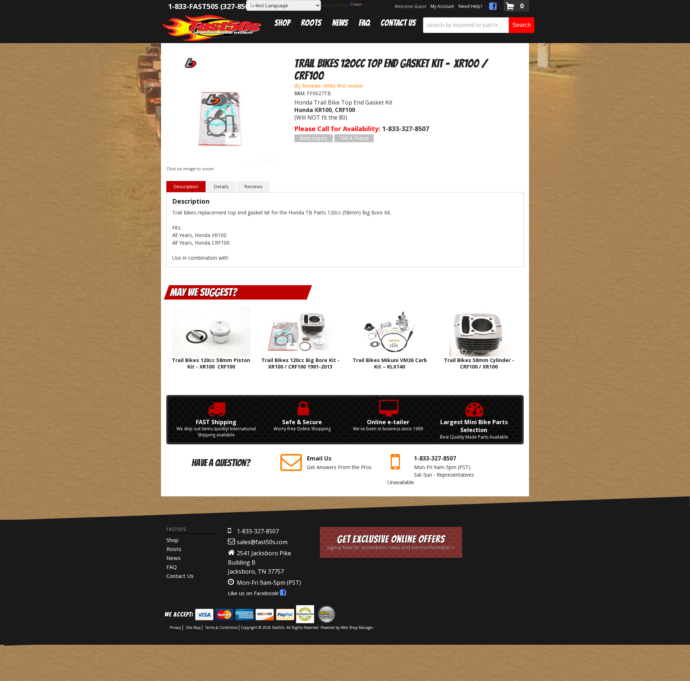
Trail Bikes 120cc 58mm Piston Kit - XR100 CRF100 (211, 363)
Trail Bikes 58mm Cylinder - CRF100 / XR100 (479, 363)
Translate (374, 5)
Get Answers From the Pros (339, 462)
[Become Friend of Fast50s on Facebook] (493, 7)
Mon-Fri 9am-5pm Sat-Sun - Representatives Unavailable (430, 470)
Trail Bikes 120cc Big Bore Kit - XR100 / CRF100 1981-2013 (300, 363)
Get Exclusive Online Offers (391, 542)
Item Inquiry (313, 138)
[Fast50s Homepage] (211, 27)
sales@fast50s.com (262, 542)
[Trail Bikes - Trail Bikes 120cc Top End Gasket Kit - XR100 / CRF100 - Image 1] (221, 117)
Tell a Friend (354, 138)
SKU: (300, 93)
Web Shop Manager (357, 627)
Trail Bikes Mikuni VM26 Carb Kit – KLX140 (390, 363)
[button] (478, 25)
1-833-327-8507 (258, 531)
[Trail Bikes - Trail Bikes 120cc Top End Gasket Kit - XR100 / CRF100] (189, 62)
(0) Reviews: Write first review (328, 85)
